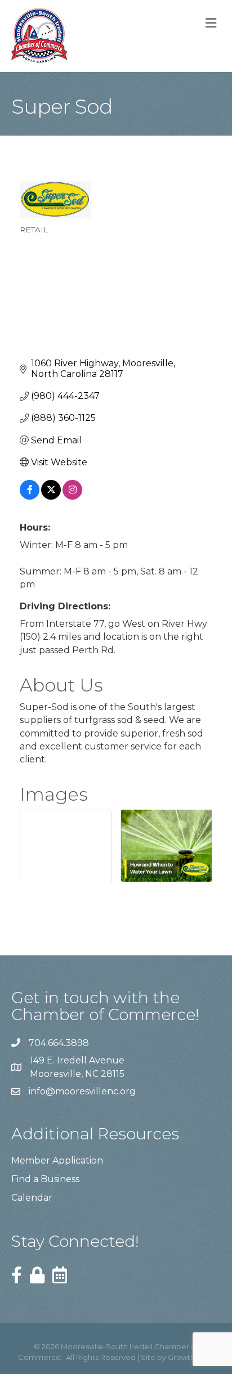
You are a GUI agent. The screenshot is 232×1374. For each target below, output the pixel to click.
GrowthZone (191, 1357)
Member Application (57, 1160)
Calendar (31, 1197)
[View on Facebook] (29, 496)
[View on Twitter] (51, 496)
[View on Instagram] (72, 496)
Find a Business (45, 1179)
